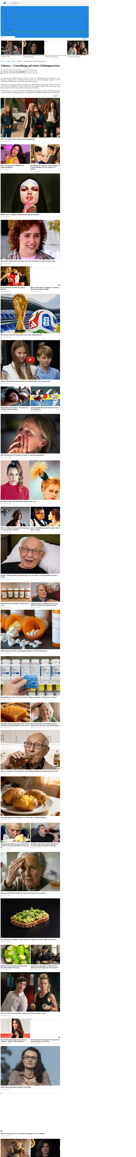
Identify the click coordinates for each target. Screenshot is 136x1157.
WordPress (9, 25)
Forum (5, 32)
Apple (5, 9)
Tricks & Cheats (14, 29)
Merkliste (6, 34)
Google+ (9, 26)
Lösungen (6, 8)
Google (8, 61)
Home (2, 61)
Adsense (13, 61)
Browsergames (13, 31)
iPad (8, 14)
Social (5, 17)
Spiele (8, 28)
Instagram (9, 22)
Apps (8, 11)
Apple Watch (10, 15)
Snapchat (9, 21)
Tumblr (9, 24)
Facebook (9, 18)
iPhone (8, 12)
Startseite (6, 6)
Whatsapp (9, 19)
